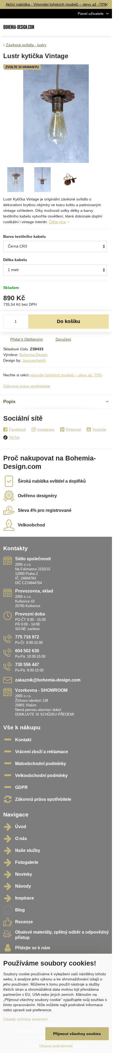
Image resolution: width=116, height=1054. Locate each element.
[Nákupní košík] (92, 27)
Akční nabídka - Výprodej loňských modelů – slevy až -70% (56, 4)
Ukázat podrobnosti (56, 1046)
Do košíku (68, 321)
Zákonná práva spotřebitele (26, 386)
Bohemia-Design (33, 355)
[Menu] (105, 27)
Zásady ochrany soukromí (25, 1019)
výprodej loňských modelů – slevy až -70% (66, 375)
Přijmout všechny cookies (77, 1034)
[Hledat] (79, 27)
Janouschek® (34, 360)
